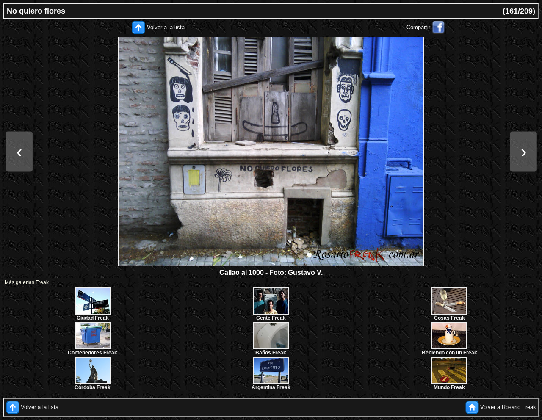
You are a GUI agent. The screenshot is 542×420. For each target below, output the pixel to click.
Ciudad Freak (93, 318)
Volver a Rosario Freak (508, 407)
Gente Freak (271, 318)
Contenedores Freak (92, 353)
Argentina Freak (271, 387)
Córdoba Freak (93, 387)
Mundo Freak (449, 387)
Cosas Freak (449, 318)
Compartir (418, 27)
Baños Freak (270, 353)
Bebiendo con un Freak (449, 353)
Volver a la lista (166, 27)
